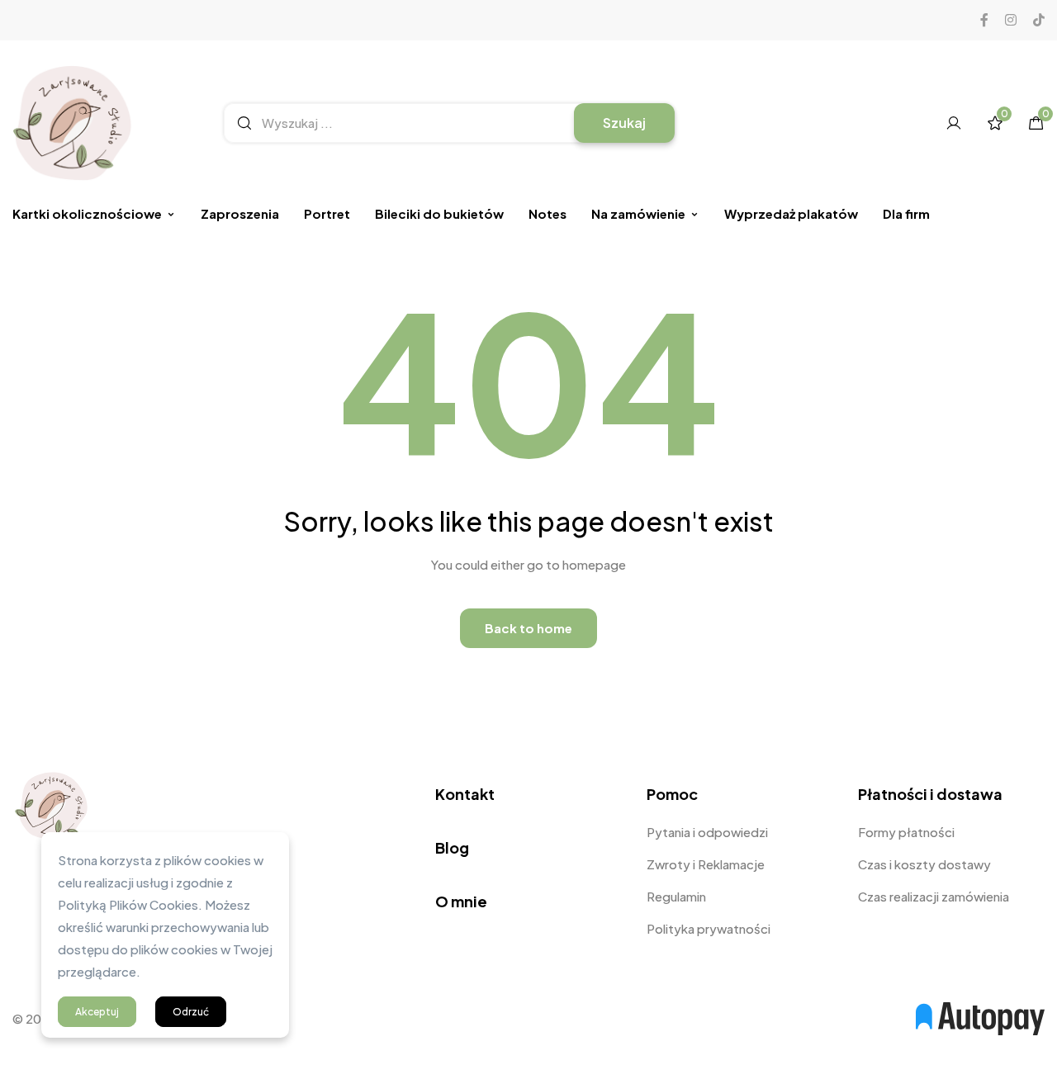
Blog (452, 847)
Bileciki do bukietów (439, 213)
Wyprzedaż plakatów (791, 213)
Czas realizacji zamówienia (933, 896)
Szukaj (624, 122)
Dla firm (906, 213)
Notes (547, 213)
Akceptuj (97, 1012)
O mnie (461, 901)
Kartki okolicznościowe (87, 213)
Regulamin (676, 896)
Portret (327, 213)
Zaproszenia (240, 213)
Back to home (528, 628)
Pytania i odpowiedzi (707, 832)
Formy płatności (906, 832)
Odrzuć (191, 1012)
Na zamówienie (638, 213)
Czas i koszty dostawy (924, 864)
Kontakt (465, 793)
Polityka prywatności (708, 928)
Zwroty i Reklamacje (706, 864)
